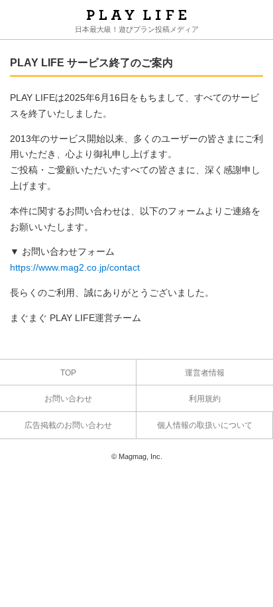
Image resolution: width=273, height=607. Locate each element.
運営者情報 (205, 372)
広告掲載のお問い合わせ (68, 425)
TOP (68, 372)
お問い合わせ (68, 398)
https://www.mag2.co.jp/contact (75, 267)
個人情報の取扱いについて (204, 425)
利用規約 (205, 398)
